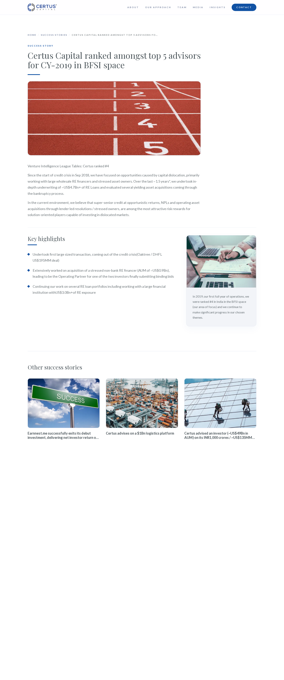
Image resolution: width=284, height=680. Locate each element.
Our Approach (158, 7)
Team (182, 7)
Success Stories (54, 34)
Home (32, 34)
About (133, 7)
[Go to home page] (42, 7)
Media (198, 7)
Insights (217, 7)
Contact (244, 7)
